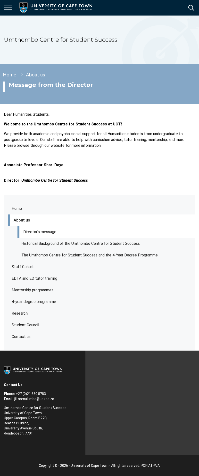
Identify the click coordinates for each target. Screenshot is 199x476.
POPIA (145, 466)
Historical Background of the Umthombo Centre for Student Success (80, 243)
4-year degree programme (34, 301)
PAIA (156, 466)
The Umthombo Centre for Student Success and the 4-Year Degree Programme (89, 255)
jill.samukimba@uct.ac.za (34, 399)
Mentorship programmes (32, 290)
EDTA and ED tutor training (34, 278)
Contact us (21, 336)
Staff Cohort (23, 266)
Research (20, 313)
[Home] (33, 370)
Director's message (39, 232)
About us (22, 220)
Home (17, 208)
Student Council (25, 325)
